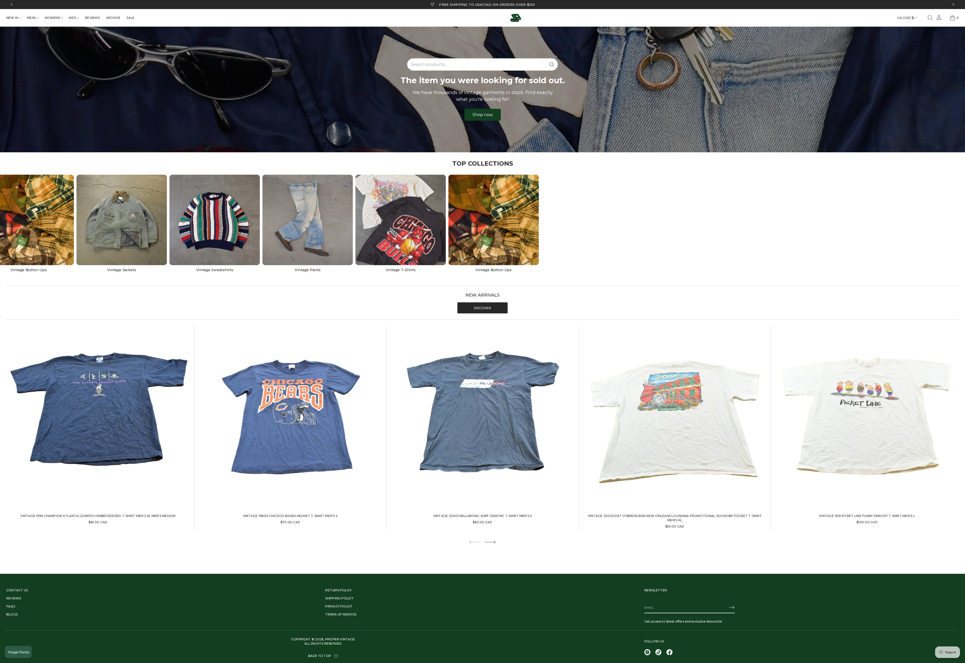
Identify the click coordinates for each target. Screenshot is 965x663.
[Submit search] (551, 64)
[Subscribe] (732, 607)
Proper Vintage (340, 639)
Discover (482, 308)
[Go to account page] (939, 19)
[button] (930, 17)
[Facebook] (669, 652)
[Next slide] (490, 542)
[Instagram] (647, 652)
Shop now (482, 114)
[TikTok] (658, 652)
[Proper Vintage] (515, 17)
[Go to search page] (930, 17)
